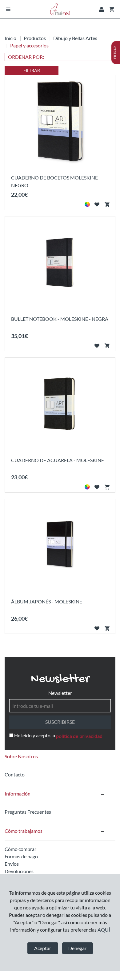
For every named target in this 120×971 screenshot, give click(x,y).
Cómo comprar (20, 849)
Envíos (12, 864)
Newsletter (60, 693)
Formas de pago (21, 856)
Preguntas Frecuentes (28, 812)
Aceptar (42, 948)
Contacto (15, 774)
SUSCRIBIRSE (60, 722)
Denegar (77, 948)
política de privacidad (79, 736)
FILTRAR (31, 70)
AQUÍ (104, 930)
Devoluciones (19, 871)
